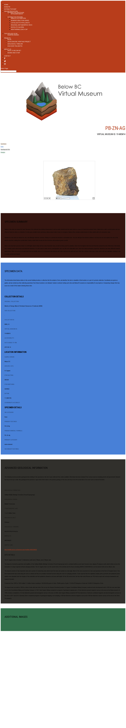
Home (6, 5)
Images (3, 152)
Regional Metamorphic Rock (21, 25)
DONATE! (7, 7)
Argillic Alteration (18, 18)
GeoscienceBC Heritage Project (19, 42)
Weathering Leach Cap (19, 29)
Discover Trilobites (15, 46)
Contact (7, 56)
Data (2, 147)
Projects (7, 38)
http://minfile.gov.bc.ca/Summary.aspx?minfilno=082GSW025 (21, 549)
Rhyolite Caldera (17, 27)
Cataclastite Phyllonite (20, 23)
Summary (3, 144)
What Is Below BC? (14, 50)
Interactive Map (10, 9)
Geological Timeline (15, 44)
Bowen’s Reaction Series (20, 20)
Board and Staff (14, 53)
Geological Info (5, 149)
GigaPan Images (13, 35)
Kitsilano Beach (17, 14)
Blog (9, 39)
